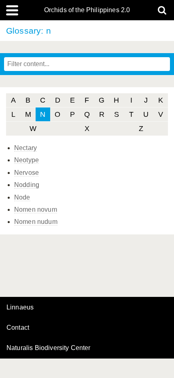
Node (22, 197)
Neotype (26, 160)
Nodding (26, 184)
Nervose (26, 172)
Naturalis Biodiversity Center (48, 348)
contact (17, 327)
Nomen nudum (35, 221)
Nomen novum (35, 209)
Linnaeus (20, 307)
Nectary (25, 147)
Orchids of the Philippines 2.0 (87, 10)
